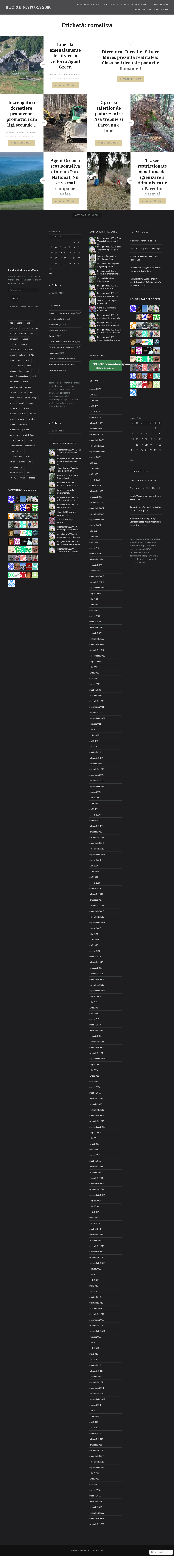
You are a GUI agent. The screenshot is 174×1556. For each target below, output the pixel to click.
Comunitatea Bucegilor (136, 4)
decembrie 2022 (96, 638)
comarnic (14, 344)
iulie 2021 (94, 729)
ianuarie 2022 (95, 695)
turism (12, 461)
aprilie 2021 (94, 746)
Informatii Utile (56, 330)
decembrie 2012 (96, 1314)
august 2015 (95, 1132)
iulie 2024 (94, 531)
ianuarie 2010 (95, 1507)
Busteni (22, 333)
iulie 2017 (94, 1002)
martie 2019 (95, 888)
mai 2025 (93, 474)
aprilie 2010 (94, 1490)
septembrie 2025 (97, 451)
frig (11, 365)
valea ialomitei (16, 467)
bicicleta (13, 328)
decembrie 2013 (96, 1246)
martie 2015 (95, 1161)
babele (29, 323)
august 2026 (95, 389)
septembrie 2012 (97, 1331)
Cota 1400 (15, 349)
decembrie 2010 (96, 1450)
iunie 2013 (94, 1280)
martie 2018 (95, 956)
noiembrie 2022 (96, 644)
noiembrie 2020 (96, 775)
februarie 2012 (96, 1371)
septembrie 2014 (97, 1195)
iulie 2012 (94, 1342)
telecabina (30, 445)
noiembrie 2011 (96, 1388)
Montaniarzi (143, 9)
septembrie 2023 (97, 587)
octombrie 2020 (96, 780)
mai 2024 (93, 542)
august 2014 (95, 1200)
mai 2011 (93, 1422)
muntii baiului (16, 387)
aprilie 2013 (94, 1291)
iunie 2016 (94, 1076)
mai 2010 (93, 1484)
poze (12, 419)
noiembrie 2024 (96, 508)
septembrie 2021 (97, 718)
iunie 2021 (94, 735)
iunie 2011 (94, 1416)
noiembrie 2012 (96, 1320)
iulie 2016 (94, 1070)
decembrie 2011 (96, 1382)
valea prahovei (16, 472)
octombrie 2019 (96, 848)
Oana (99, 307)
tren (28, 456)
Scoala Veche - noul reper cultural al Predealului (146, 258)
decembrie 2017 (96, 973)
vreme (22, 477)
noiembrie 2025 (96, 440)
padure (23, 392)
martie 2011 (95, 1433)
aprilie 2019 (94, 883)
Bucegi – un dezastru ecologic (62, 313)
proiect (25, 429)
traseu (20, 451)
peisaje (22, 403)
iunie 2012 (94, 1348)
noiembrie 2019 (96, 843)
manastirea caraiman (19, 376)
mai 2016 (93, 1081)
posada (13, 413)
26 (60, 263)
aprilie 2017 (94, 1019)
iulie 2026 (94, 394)
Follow (14, 298)
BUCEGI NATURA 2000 (28, 7)
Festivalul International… (108, 273)
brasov (35, 328)
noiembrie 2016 (96, 1047)
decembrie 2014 (96, 1178)
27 (65, 263)
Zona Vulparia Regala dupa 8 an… (109, 241)
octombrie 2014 (96, 1189)
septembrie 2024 (97, 519)
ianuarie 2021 (95, 763)
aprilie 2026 (94, 411)
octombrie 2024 (96, 514)
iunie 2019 (94, 871)
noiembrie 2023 (96, 576)
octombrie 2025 (96, 446)
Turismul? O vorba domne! (61, 364)
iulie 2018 (94, 934)
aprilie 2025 (94, 479)
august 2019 (95, 860)
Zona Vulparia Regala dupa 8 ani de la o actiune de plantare (145, 269)
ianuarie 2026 (95, 428)
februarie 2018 (96, 962)
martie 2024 (95, 553)
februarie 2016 (96, 1098)
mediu (34, 376)
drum (12, 360)
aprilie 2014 (94, 1223)
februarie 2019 (96, 894)
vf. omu (13, 477)
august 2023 (95, 593)
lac (20, 371)
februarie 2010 (96, 1501)
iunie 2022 (94, 672)
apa (11, 323)
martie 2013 (95, 1297)
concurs (25, 344)
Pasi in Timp (161, 9)
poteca (23, 413)
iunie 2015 (94, 1144)
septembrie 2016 (97, 1058)
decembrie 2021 (96, 701)
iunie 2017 (94, 1007)
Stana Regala (16, 445)
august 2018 (95, 928)
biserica (24, 328)
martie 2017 (95, 1024)
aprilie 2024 (94, 548)
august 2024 (95, 525)
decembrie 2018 (96, 905)
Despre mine (161, 4)
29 (74, 263)
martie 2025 (95, 485)
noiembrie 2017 (96, 979)
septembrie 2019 (97, 854)
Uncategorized (55, 370)
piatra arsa (15, 408)
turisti (22, 461)
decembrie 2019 (96, 837)
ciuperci (25, 339)
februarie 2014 (96, 1234)
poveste (33, 413)
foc (34, 360)
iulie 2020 (94, 797)
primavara (14, 429)
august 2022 (95, 661)
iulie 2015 (94, 1138)
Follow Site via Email (23, 269)
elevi (20, 360)
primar (13, 424)
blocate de (107, 366)
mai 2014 (93, 1217)
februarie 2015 (96, 1166)
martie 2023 (95, 621)
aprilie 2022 (94, 684)
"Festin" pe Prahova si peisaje (143, 240)
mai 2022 (93, 678)
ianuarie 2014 (95, 1240)
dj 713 (31, 355)
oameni (13, 392)
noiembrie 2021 (96, 707)
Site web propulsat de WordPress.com (87, 1550)
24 (51, 263)
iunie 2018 (94, 939)
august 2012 (95, 1337)
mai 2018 (93, 945)
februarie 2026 (96, 423)
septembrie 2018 (97, 922)
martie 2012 (95, 1365)
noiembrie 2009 (96, 1518)
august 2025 (95, 457)
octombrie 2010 (96, 1461)
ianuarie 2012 (95, 1376)
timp (12, 451)
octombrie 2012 (96, 1325)
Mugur (100, 256)
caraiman (14, 339)
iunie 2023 (94, 604)
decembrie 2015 (96, 1109)
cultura (22, 355)
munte (25, 381)
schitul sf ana (29, 435)
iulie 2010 (94, 1473)
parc (12, 397)
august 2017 (95, 996)
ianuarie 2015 (95, 1172)
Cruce (12, 355)
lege (27, 371)
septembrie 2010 (97, 1467)
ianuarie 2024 (95, 565)
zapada (32, 477)
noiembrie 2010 (96, 1456)
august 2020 (95, 792)
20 (65, 258)
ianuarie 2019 (95, 900)
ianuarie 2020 (95, 831)
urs (29, 461)
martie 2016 (95, 1093)
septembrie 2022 (97, 655)
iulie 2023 (94, 599)
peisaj (12, 403)
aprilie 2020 (94, 814)
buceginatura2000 (105, 238)
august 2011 (95, 1405)
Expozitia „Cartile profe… (108, 340)
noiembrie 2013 (96, 1251)
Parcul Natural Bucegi (27, 397)
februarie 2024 (96, 559)
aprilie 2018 (94, 951)
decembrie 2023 (96, 570)
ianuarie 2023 (95, 633)
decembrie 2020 (96, 769)
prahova (21, 419)
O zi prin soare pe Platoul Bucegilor (146, 248)
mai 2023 (93, 610)
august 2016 (95, 1064)
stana (29, 440)
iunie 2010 (94, 1478)
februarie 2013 (96, 1302)
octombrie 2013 (96, 1257)
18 (56, 258)
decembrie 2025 (96, 434)
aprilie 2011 (94, 1427)
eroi (27, 360)
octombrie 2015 (96, 1121)
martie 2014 (95, 1229)
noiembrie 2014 (96, 1183)
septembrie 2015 (97, 1127)
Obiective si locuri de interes (61, 347)
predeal (32, 419)
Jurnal (51, 336)
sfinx (12, 440)
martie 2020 (95, 820)
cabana (33, 333)
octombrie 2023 (96, 582)
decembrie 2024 (96, 502)
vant (29, 472)
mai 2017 (93, 1013)
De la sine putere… (57, 319)
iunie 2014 (94, 1212)
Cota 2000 (28, 349)
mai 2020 (93, 809)
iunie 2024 (94, 536)
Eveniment (54, 324)
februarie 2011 (96, 1439)
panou (32, 392)
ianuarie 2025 (95, 497)
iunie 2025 (94, 468)
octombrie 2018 (96, 917)
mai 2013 (93, 1285)
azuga (19, 323)
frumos (20, 365)
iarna (29, 365)
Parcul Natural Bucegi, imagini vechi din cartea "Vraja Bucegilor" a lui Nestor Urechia (145, 282)
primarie (23, 424)
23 (79, 258)
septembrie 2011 (97, 1399)
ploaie (26, 408)
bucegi (13, 333)
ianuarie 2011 (95, 1444)
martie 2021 (95, 752)
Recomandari (55, 353)
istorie (13, 371)
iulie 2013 (94, 1274)
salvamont (14, 435)
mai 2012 (93, 1354)
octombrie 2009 (96, 1524)
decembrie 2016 (96, 1041)
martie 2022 (95, 690)
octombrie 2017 (96, 985)
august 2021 (95, 724)
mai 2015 (93, 1149)
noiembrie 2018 (96, 911)
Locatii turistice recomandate (62, 341)
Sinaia (20, 440)
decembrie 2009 (96, 1513)
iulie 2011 (94, 1410)
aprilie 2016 (94, 1087)
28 (69, 263)
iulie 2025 (94, 463)
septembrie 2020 (97, 786)
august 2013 (95, 1268)
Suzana (100, 263)
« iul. (51, 273)
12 (60, 252)
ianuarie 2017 (95, 1036)
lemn (35, 371)
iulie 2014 (94, 1206)
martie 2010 (95, 1495)
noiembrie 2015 (96, 1115)
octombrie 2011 (96, 1393)
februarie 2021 (96, 758)
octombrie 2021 (96, 712)
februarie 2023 (96, 627)
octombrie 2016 (96, 1053)
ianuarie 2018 (95, 968)
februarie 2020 (96, 826)
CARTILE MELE (110, 4)
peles (31, 403)
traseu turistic (16, 456)
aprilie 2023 (94, 616)
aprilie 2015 (94, 1155)
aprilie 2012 (94, 1359)
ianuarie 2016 (95, 1104)
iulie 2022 (94, 667)
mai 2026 (93, 406)
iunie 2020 (94, 803)
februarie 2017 (96, 1030)
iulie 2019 (94, 865)
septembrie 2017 (97, 990)
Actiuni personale (88, 4)
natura (28, 387)
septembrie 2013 (97, 1263)
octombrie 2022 (96, 650)
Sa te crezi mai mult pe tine (61, 358)
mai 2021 (93, 741)
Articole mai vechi (87, 215)
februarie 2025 (96, 491)
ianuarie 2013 (95, 1308)
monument (14, 381)
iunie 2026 (94, 400)
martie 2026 (95, 417)
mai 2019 (93, 877)
